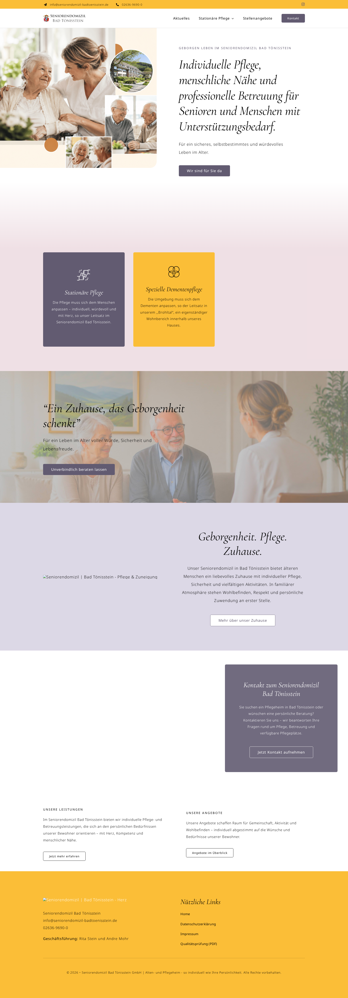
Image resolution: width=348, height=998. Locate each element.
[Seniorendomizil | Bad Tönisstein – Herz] (85, 899)
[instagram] (303, 4)
